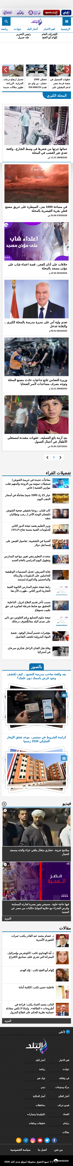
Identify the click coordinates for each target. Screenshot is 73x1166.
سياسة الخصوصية (20, 1149)
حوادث (17, 29)
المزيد (8, 918)
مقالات (65, 1132)
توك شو (41, 1078)
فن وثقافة (64, 1078)
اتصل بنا (42, 1149)
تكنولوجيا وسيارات (36, 1114)
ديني (43, 1087)
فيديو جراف (63, 1105)
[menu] (66, 21)
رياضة (42, 1069)
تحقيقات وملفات (37, 1123)
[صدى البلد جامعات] (34, 12)
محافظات (40, 1105)
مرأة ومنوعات (62, 1087)
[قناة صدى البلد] (66, 12)
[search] (6, 21)
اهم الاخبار (49, 29)
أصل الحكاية (39, 1096)
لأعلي (62, 1032)
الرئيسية (65, 29)
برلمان (66, 1123)
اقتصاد (66, 1114)
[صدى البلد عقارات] (20, 12)
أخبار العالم (63, 1096)
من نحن (58, 1149)
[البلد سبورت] (51, 12)
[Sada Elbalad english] (7, 12)
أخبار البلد (32, 29)
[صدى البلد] (36, 21)
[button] (67, 69)
